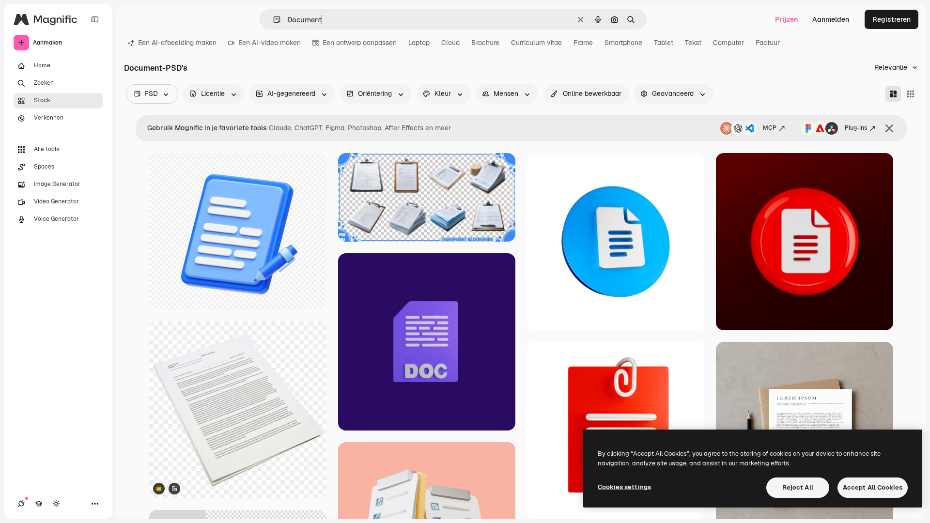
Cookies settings (624, 487)
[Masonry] (893, 94)
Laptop (419, 42)
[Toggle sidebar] (95, 19)
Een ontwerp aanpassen (360, 42)
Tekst (693, 42)
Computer (728, 42)
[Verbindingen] (21, 503)
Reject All (797, 487)
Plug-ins (856, 128)
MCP (769, 128)
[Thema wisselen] (56, 503)
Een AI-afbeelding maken (177, 42)
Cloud (450, 42)
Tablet (663, 42)
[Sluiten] (889, 128)
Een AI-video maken (269, 42)
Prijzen (786, 19)
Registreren (891, 19)
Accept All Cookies (872, 487)
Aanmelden (830, 19)
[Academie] (38, 503)
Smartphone (623, 42)
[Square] (910, 94)
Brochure (485, 42)
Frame (583, 42)
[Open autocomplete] (273, 19)
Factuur (768, 42)
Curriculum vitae (536, 42)
